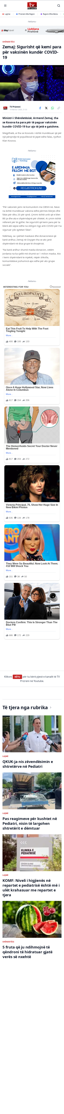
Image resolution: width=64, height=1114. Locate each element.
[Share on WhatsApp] (52, 108)
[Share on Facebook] (40, 108)
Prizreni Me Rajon (26, 14)
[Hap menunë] (5, 5)
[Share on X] (46, 108)
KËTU (17, 676)
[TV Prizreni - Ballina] (32, 5)
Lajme (7, 14)
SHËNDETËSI (8, 42)
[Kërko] (59, 5)
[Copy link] (59, 108)
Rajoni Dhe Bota (50, 14)
